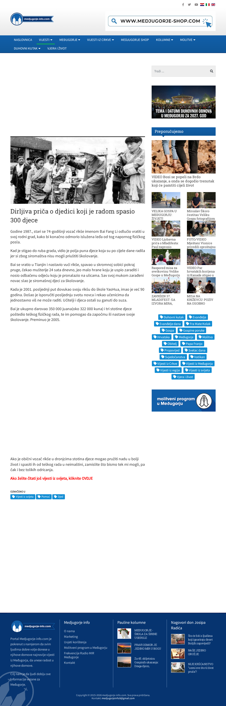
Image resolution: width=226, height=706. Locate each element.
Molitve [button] (186, 40)
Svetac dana (196, 350)
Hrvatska (163, 337)
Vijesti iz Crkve (167, 363)
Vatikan (199, 357)
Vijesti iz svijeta (25, 496)
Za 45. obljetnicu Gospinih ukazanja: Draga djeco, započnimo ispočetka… (146, 665)
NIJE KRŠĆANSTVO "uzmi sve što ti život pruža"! (201, 668)
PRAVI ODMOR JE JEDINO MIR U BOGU (147, 647)
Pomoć (45, 496)
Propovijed (171, 350)
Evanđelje (199, 317)
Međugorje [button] (68, 40)
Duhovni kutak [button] (26, 48)
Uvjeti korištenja (75, 642)
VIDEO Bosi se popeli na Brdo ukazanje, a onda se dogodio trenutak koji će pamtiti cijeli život (183, 180)
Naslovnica (23, 40)
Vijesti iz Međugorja (199, 363)
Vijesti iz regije (170, 370)
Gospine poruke (193, 330)
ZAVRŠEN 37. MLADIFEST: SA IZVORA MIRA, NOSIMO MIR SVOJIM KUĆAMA (165, 303)
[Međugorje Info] (32, 18)
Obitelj (172, 344)
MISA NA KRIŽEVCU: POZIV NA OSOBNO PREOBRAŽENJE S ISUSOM (200, 303)
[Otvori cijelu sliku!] (77, 170)
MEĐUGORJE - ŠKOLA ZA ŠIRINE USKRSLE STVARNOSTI (145, 635)
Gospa (170, 330)
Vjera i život (57, 48)
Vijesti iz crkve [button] (99, 40)
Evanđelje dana (170, 324)
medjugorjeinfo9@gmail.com (118, 698)
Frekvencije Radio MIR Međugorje (79, 655)
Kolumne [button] (163, 40)
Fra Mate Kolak (200, 324)
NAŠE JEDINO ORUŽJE (197, 652)
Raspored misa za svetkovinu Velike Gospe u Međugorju (166, 271)
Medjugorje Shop (135, 40)
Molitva (207, 337)
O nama (69, 631)
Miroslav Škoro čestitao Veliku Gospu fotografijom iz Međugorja (201, 216)
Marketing (71, 636)
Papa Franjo (194, 344)
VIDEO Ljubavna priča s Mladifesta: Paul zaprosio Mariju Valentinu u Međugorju (166, 246)
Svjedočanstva (175, 357)
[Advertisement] (47, 97)
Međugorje (186, 337)
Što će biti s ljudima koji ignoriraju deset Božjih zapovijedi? (200, 639)
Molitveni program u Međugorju (85, 647)
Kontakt (69, 662)
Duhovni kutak (174, 317)
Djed (60, 496)
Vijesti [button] (44, 40)
